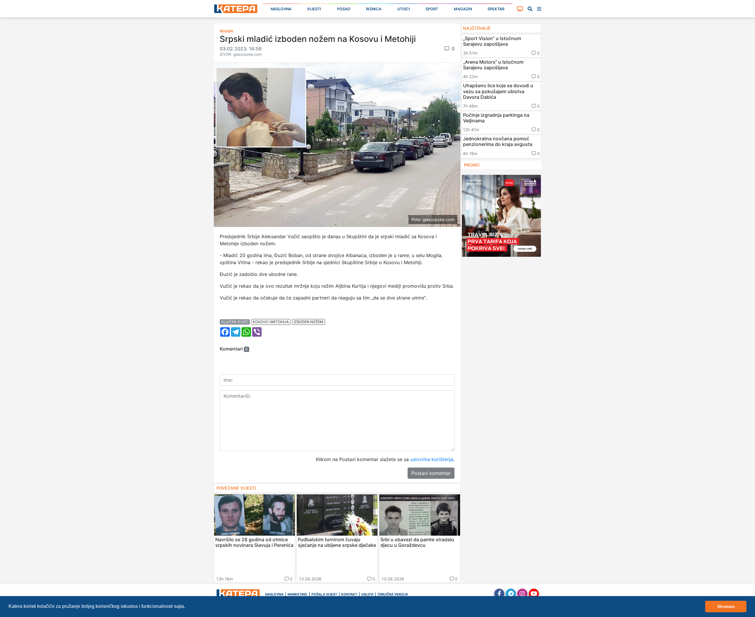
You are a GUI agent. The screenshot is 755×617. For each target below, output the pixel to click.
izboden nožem (308, 322)
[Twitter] (511, 594)
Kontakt (349, 594)
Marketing (297, 594)
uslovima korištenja (431, 459)
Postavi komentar (431, 473)
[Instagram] (522, 594)
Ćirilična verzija (393, 594)
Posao (343, 9)
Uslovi (367, 594)
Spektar (496, 9)
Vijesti (314, 9)
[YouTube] (534, 594)
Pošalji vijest (324, 594)
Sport (432, 9)
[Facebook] (499, 594)
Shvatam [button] (726, 606)
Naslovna (281, 9)
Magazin (463, 9)
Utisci (403, 9)
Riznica (373, 9)
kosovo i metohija (271, 322)
